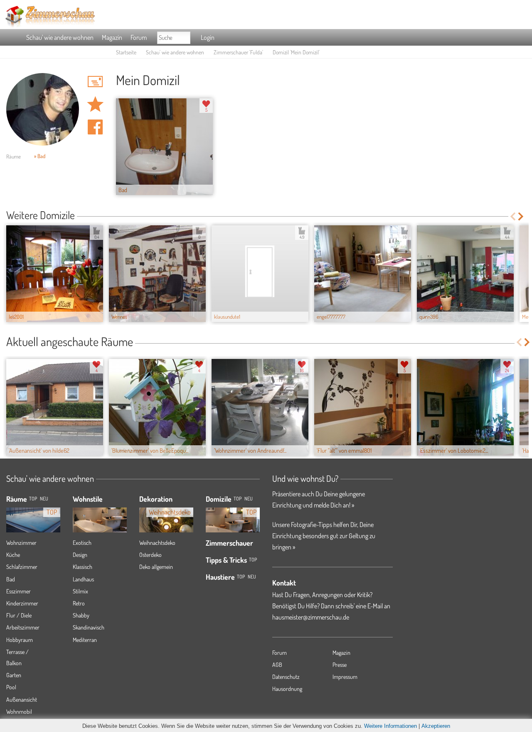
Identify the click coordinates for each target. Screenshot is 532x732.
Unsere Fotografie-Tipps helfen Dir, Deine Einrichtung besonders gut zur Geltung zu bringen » (323, 535)
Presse (339, 664)
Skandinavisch (88, 627)
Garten (13, 674)
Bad (10, 579)
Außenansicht (21, 699)
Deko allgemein (156, 566)
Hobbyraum (19, 639)
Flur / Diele (19, 615)
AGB (277, 664)
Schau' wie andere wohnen (60, 37)
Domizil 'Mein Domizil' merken (95, 104)
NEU (44, 498)
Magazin (112, 37)
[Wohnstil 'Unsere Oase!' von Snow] (100, 515)
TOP (33, 498)
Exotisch (82, 542)
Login (207, 37)
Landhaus (83, 579)
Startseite (126, 52)
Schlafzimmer (21, 566)
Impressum (344, 676)
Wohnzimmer (21, 542)
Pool (11, 687)
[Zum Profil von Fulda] (42, 109)
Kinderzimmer (22, 603)
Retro (79, 603)
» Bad (39, 156)
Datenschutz (286, 676)
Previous (512, 216)
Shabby (81, 615)
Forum (139, 37)
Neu (248, 498)
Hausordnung (287, 688)
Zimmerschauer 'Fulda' (238, 52)
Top (237, 498)
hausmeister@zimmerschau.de (310, 617)
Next (521, 216)
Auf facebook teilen (95, 127)
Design (80, 554)
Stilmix (80, 591)
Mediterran (85, 639)
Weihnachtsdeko (157, 542)
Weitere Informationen (390, 726)
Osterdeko (150, 554)
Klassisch (82, 566)
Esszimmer (18, 591)
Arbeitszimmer (22, 627)
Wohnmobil (19, 711)
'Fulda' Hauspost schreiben (95, 81)
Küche (13, 554)
